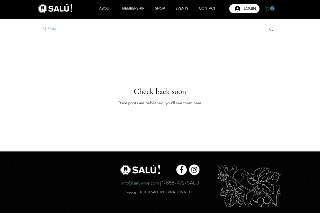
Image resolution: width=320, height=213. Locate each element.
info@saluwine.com (140, 182)
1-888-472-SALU (180, 182)
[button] (270, 8)
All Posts (49, 28)
